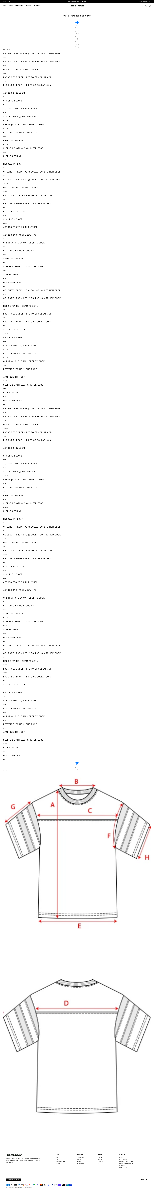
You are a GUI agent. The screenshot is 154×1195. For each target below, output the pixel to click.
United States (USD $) (144, 1)
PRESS (79, 1161)
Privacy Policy (123, 1159)
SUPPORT (37, 5)
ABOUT (11, 5)
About (58, 1159)
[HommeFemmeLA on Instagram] (5, 1)
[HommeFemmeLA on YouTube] (9, 1)
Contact (121, 1157)
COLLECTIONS (19, 5)
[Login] (146, 6)
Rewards (58, 1163)
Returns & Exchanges (126, 1161)
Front (4, 771)
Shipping (122, 1165)
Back (7, 771)
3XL (12, 49)
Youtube (100, 1161)
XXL (9, 49)
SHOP (4, 5)
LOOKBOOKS (80, 1157)
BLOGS (79, 1159)
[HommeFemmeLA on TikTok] (7, 1)
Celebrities (80, 1163)
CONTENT (28, 5)
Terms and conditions (126, 1163)
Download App (60, 1161)
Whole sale (123, 1167)
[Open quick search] (142, 6)
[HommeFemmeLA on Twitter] (4, 1)
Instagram (101, 1157)
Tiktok (100, 1159)
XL (7, 49)
